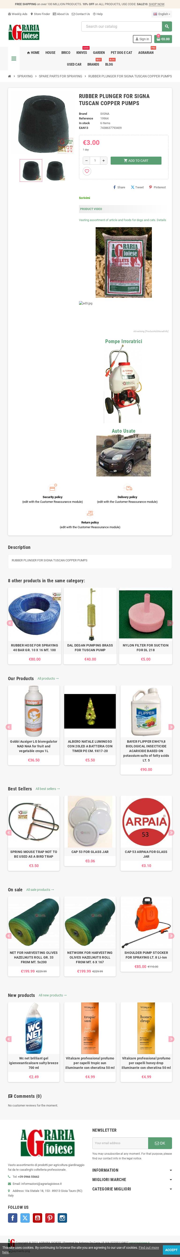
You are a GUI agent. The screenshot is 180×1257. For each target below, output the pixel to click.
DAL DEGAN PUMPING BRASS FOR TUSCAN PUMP (90, 647)
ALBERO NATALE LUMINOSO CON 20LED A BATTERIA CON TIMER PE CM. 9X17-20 (90, 746)
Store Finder (40, 14)
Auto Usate (124, 431)
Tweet (139, 187)
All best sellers (48, 789)
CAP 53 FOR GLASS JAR (90, 852)
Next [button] (170, 623)
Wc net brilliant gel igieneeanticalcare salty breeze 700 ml (33, 1063)
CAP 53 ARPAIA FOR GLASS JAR (146, 854)
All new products (53, 995)
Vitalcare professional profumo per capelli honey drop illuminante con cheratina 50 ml (146, 1063)
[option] (34, 626)
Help (98, 14)
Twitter (25, 1218)
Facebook (12, 1218)
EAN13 (83, 128)
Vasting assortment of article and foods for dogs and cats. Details (122, 220)
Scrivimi (84, 198)
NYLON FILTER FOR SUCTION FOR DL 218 (146, 647)
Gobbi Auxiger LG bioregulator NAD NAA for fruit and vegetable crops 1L (33, 746)
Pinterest (160, 187)
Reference (86, 118)
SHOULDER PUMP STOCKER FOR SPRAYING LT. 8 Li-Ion (146, 955)
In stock (84, 123)
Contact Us (82, 14)
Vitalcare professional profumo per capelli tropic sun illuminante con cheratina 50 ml (90, 1063)
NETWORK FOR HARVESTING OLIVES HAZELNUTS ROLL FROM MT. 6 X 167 (89, 957)
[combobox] (126, 26)
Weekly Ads (17, 14)
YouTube (37, 1218)
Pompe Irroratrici (123, 341)
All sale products (40, 890)
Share (121, 187)
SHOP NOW (156, 4)
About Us (62, 14)
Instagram (62, 1218)
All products (48, 678)
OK (162, 1143)
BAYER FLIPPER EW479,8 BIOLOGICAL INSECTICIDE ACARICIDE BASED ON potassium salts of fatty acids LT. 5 (146, 751)
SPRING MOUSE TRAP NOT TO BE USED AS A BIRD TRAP (33, 854)
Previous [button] (10, 623)
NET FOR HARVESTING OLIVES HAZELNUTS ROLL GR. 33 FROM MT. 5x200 (34, 957)
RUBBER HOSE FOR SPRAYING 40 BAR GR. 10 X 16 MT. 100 (34, 647)
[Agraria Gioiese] (24, 32)
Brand (83, 113)
